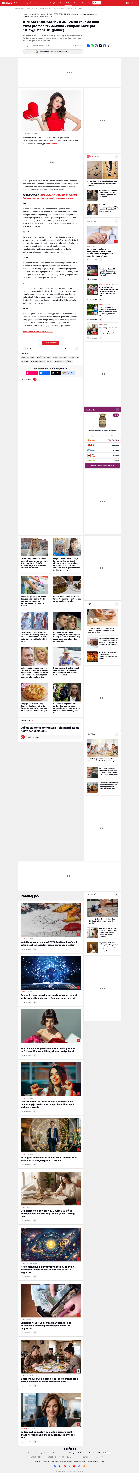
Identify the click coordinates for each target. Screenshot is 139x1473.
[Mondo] (41, 1457)
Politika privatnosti (93, 1461)
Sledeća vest (69, 349)
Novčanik (24, 361)
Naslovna (26, 14)
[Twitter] (60, 1466)
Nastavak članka (51, 343)
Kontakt (69, 1461)
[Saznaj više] (116, 156)
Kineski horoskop (27, 357)
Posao (49, 361)
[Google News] (79, 1466)
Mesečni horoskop (43, 357)
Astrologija (35, 14)
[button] (77, 45)
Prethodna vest (33, 349)
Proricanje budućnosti (63, 361)
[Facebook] (55, 1466)
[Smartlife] (77, 1457)
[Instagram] (69, 1466)
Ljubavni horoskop (60, 357)
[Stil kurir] (63, 1457)
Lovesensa (52, 144)
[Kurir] (33, 1457)
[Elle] (57, 1457)
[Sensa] (85, 1457)
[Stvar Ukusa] (104, 1457)
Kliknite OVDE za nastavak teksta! (38, 331)
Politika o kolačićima (79, 1461)
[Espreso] (50, 1457)
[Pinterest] (65, 1466)
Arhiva (102, 1461)
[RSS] (84, 1466)
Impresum (46, 1461)
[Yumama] (94, 1457)
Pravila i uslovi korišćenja (58, 1461)
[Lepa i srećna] (7, 3)
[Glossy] (69, 1457)
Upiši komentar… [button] (34, 737)
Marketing (38, 1461)
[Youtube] (74, 1466)
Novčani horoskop (38, 361)
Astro (43, 14)
